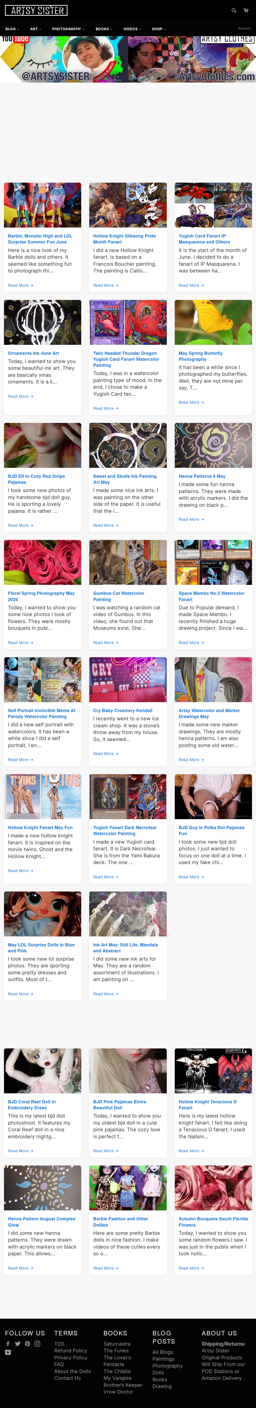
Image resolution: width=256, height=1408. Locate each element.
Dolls (158, 1373)
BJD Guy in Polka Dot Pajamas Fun (211, 830)
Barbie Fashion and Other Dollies (120, 1221)
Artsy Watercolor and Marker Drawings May (209, 713)
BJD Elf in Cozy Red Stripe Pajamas (36, 479)
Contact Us (67, 1378)
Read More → (21, 285)
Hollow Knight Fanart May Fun (40, 827)
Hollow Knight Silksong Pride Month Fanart (124, 239)
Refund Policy (70, 1351)
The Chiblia (117, 1371)
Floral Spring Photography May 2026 (41, 596)
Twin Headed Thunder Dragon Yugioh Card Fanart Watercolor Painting (126, 359)
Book (158, 1380)
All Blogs (162, 1352)
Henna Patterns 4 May (202, 476)
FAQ (59, 1364)
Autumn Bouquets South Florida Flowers (213, 1221)
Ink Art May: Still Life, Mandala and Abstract (125, 947)
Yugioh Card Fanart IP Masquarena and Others (204, 239)
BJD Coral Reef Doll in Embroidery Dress (32, 1104)
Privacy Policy (70, 1358)
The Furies (116, 1351)
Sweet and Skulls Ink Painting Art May (125, 479)
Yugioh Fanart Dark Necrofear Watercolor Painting (125, 830)
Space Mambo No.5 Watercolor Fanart (211, 596)
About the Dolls (72, 1371)
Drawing (162, 1386)
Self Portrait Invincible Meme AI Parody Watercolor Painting (41, 713)
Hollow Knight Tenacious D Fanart (208, 1104)
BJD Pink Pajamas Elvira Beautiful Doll (119, 1104)
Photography (167, 1366)
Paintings (163, 1359)
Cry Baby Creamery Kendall (122, 710)
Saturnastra (117, 1344)
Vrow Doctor (118, 1392)
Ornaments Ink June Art (33, 353)
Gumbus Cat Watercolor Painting (118, 596)
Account (244, 28)
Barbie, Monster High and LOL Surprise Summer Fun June (40, 239)
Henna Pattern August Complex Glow (42, 1221)
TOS (59, 1344)
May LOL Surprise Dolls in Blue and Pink (41, 947)
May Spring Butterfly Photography (201, 356)
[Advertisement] (128, 121)
